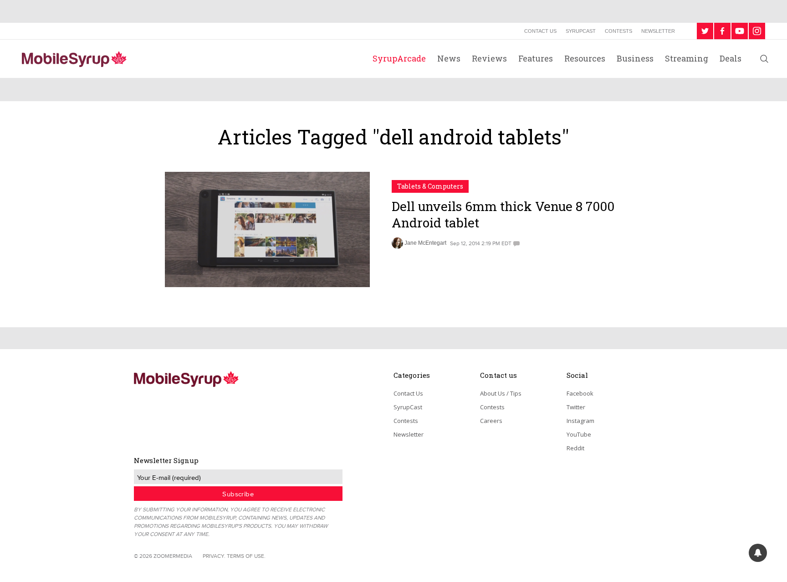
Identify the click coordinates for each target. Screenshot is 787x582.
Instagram (580, 421)
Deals (730, 58)
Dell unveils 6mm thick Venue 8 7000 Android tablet (503, 214)
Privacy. (214, 556)
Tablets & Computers (430, 186)
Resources (584, 58)
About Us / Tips (500, 393)
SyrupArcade (399, 58)
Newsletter (658, 31)
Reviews (489, 58)
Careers (491, 421)
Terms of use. (246, 556)
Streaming (686, 58)
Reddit (575, 448)
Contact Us (540, 31)
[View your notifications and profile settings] (758, 553)
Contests (618, 31)
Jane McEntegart (425, 243)
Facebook (580, 393)
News (448, 58)
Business (635, 58)
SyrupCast (581, 31)
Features (535, 58)
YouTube (579, 434)
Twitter (576, 407)
